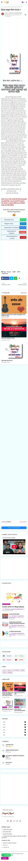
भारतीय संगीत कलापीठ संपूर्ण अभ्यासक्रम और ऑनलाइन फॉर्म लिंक (17, 623)
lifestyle (9, 272)
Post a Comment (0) (14, 528)
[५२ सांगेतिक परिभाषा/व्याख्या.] (5, 633)
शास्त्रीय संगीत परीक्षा (7, 829)
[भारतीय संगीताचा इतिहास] (5, 616)
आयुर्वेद (14, 272)
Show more (24, 293)
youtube (21, 659)
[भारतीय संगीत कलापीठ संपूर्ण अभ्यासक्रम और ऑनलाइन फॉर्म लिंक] (5, 624)
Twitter (11, 278)
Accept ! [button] (5, 858)
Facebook (23, 227)
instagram (8, 659)
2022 (14, 732)
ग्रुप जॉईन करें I (7, 855)
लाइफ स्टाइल (8, 7)
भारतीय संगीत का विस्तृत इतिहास (13, 607)
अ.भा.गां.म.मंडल (16, 670)
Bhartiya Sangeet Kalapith (9, 843)
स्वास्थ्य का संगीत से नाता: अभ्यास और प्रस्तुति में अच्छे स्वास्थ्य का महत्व (13, 315)
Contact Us (6, 847)
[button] (26, 2)
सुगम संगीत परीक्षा (7, 832)
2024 (14, 727)
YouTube (23, 237)
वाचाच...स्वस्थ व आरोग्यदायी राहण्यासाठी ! (19, 710)
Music (4, 670)
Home (2, 7)
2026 (14, 722)
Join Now (23, 220)
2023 (14, 730)
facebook (9, 656)
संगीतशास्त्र (10, 672)
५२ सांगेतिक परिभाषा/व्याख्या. (15, 631)
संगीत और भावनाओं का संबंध (7, 338)
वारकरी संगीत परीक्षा (7, 834)
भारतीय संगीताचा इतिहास (14, 614)
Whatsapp (15, 278)
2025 (14, 724)
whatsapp (21, 656)
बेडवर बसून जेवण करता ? (7, 360)
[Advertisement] (14, 456)
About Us (5, 845)
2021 (14, 735)
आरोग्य (18, 272)
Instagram (23, 232)
